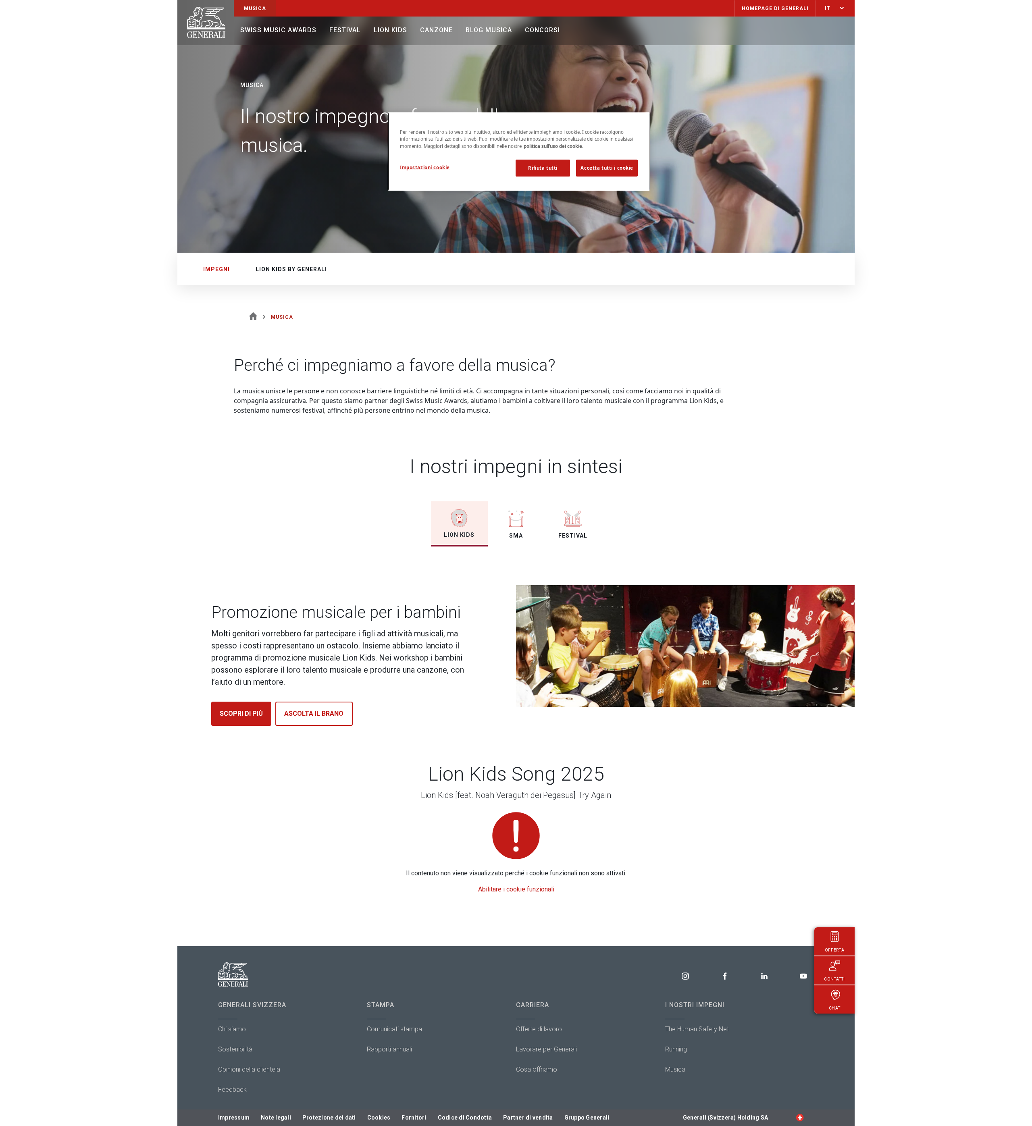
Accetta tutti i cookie (606, 168)
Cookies (379, 1117)
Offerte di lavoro (539, 1029)
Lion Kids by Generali (291, 269)
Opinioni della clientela (249, 1069)
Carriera (532, 1005)
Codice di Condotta (465, 1117)
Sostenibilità (235, 1049)
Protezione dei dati (329, 1117)
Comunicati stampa (394, 1029)
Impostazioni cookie (425, 167)
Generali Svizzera (252, 1005)
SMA (516, 535)
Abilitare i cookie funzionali (516, 889)
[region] (519, 151)
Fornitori (414, 1117)
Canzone (436, 30)
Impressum (234, 1117)
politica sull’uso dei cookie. (553, 146)
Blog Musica (489, 30)
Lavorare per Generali (546, 1049)
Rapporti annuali (389, 1049)
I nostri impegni (694, 1005)
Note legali (276, 1117)
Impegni (216, 269)
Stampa (380, 1005)
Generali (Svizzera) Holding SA (725, 1117)
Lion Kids (390, 30)
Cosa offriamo (536, 1069)
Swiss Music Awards (278, 30)
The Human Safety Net (697, 1029)
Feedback (232, 1089)
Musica (675, 1069)
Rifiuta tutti (542, 168)
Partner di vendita (528, 1117)
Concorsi (542, 30)
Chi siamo (232, 1029)
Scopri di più (241, 713)
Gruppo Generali (587, 1117)
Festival (345, 30)
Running (676, 1049)
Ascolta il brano (313, 713)
